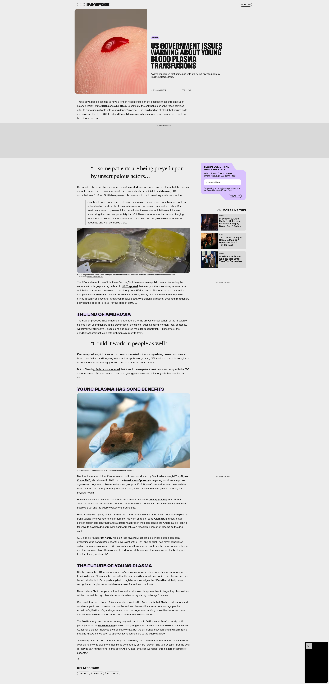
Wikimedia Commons (95, 277)
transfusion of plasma (136, 480)
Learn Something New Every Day (217, 167)
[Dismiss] (325, 644)
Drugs (96, 673)
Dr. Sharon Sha (106, 625)
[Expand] (307, 644)
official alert (131, 187)
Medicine (111, 673)
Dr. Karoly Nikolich (111, 537)
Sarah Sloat (161, 90)
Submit (233, 196)
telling (158, 499)
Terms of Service (213, 190)
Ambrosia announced (107, 369)
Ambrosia (101, 294)
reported (130, 286)
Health (82, 673)
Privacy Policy (227, 190)
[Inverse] (98, 4)
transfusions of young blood (110, 106)
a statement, (164, 191)
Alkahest (159, 518)
